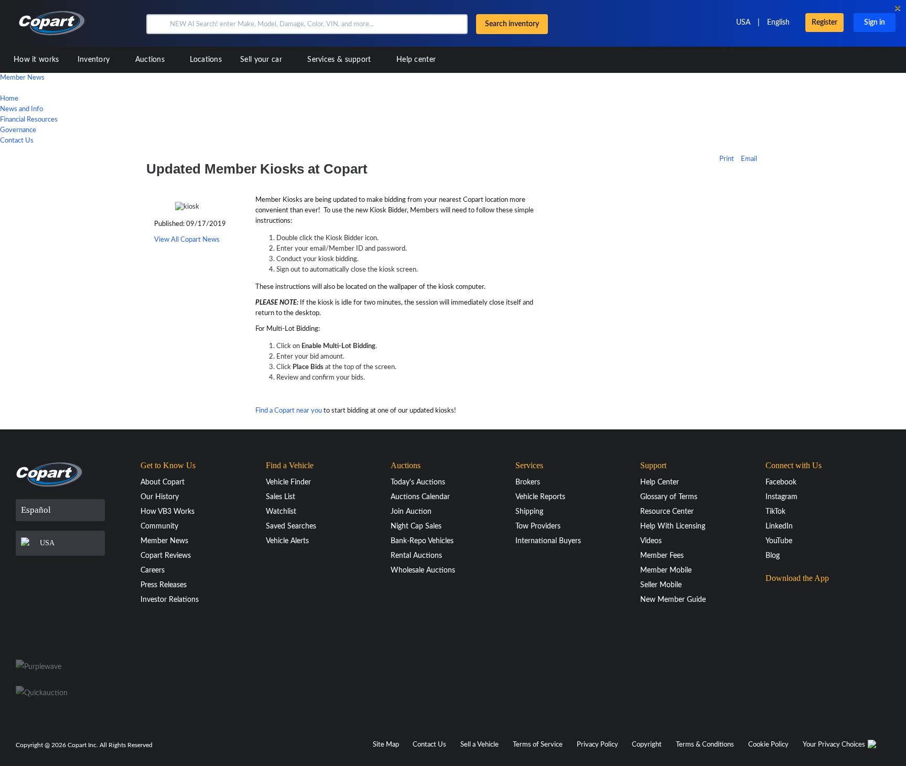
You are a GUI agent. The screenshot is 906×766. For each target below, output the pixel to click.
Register (824, 22)
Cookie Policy (768, 744)
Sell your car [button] (262, 59)
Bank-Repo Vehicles (422, 541)
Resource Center (667, 511)
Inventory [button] (95, 59)
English (778, 22)
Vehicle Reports (540, 497)
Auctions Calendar (420, 497)
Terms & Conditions (705, 744)
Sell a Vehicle (479, 744)
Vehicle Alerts (287, 541)
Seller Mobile (661, 585)
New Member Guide (673, 599)
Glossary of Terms (668, 497)
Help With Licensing (672, 526)
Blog (772, 555)
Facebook (780, 482)
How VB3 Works (168, 511)
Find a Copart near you (288, 410)
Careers (153, 570)
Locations (206, 59)
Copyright (647, 744)
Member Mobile (666, 570)
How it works (36, 59)
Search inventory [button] (512, 24)
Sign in (874, 22)
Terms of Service (538, 744)
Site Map (386, 744)
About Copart (163, 482)
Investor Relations (170, 599)
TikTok (775, 511)
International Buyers (548, 541)
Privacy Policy (597, 744)
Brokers (527, 482)
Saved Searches (291, 526)
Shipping (529, 511)
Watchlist (281, 511)
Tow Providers (537, 526)
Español (36, 510)
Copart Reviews (166, 555)
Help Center (659, 482)
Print (726, 159)
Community (159, 526)
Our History (160, 497)
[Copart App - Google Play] (791, 628)
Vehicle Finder (288, 482)
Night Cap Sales (416, 526)
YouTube (778, 541)
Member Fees (662, 555)
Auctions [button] (151, 59)
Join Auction (411, 511)
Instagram (781, 497)
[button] (157, 24)
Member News (22, 77)
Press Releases (164, 585)
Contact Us (17, 140)
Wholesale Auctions (423, 570)
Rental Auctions (416, 555)
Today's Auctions (418, 482)
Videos (651, 541)
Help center (416, 59)
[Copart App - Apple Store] (791, 598)
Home (9, 98)
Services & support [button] (340, 59)
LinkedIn (779, 526)
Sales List (280, 497)
